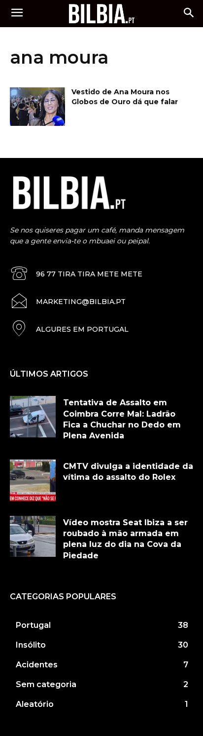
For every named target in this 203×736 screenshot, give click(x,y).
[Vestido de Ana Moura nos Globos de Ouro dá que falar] (37, 106)
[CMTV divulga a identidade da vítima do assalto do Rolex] (33, 480)
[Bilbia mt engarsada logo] (101, 13)
